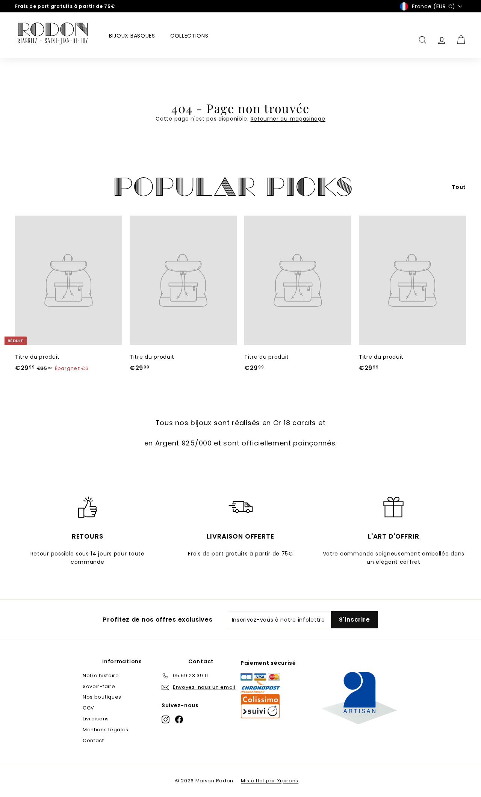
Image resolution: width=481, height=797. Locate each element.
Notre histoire (101, 675)
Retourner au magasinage (288, 118)
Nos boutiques (102, 696)
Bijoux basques (132, 35)
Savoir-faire (99, 686)
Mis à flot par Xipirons (269, 780)
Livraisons (96, 718)
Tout (459, 187)
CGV (88, 707)
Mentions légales (106, 729)
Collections (189, 35)
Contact (93, 740)
